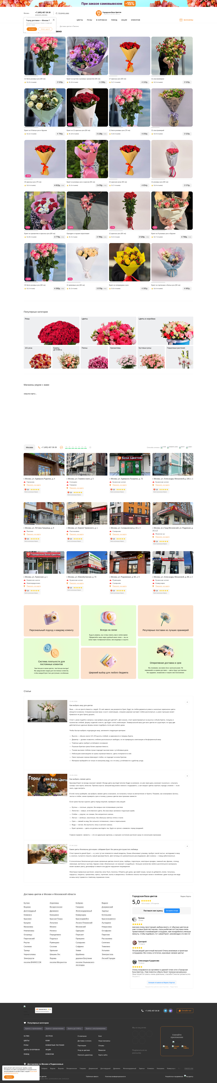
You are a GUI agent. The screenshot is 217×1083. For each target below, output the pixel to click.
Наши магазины (104, 1041)
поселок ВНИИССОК (32, 962)
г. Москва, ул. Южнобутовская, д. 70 (81, 577)
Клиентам (50, 1054)
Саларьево (80, 943)
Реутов (27, 943)
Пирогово (106, 935)
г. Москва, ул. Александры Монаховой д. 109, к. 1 (172, 479)
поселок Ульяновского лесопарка (85, 963)
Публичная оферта (92, 1076)
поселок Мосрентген (58, 962)
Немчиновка (29, 931)
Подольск (54, 939)
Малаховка (28, 927)
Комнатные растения (55, 1045)
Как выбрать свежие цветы (80, 779)
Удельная (54, 950)
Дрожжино (54, 911)
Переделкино (55, 935)
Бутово (27, 903)
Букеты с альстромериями (95, 1028)
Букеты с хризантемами (55, 1028)
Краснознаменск (109, 919)
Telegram (142, 1034)
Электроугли (29, 958)
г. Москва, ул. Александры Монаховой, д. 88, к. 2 (172, 577)
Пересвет (80, 935)
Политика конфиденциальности (115, 1076)
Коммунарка (81, 915)
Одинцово (80, 931)
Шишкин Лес (55, 954)
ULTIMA (26, 1036)
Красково (28, 919)
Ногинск (53, 931)
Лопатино (54, 923)
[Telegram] (165, 1010)
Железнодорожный (84, 911)
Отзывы (101, 1045)
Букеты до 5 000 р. (75, 1028)
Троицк (27, 950)
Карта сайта (102, 1055)
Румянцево (54, 943)
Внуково (27, 907)
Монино (53, 927)
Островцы (28, 935)
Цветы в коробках (32, 1049)
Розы (26, 1045)
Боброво (79, 903)
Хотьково (106, 950)
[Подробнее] (187, 702)
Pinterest (142, 1041)
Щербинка (80, 954)
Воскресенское (56, 907)
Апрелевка (54, 903)
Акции (48, 1049)
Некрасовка (107, 927)
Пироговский (29, 939)
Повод (26, 1054)
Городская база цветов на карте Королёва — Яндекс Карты (161, 986)
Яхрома (53, 958)
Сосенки (53, 946)
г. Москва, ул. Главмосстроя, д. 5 (80, 479)
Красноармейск (82, 919)
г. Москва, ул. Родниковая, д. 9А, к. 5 (125, 577)
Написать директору (85, 1055)
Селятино (106, 943)
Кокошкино (54, 915)
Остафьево (106, 931)
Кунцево (27, 923)
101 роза (49, 1036)
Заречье (105, 911)
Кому (48, 1040)
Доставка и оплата (84, 1041)
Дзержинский (107, 907)
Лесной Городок (108, 958)
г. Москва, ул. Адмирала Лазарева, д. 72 (126, 479)
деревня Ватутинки (84, 958)
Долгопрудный (30, 911)
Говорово (80, 907)
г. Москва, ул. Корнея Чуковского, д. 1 (82, 528)
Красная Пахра (56, 919)
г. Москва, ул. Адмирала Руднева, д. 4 (39, 479)
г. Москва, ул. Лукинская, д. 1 (35, 577)
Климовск (28, 915)
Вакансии (101, 1050)
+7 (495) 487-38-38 (43, 12)
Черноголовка (30, 954)
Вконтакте (135, 1034)
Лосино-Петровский (84, 923)
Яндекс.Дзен (135, 1041)
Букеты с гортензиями (33, 1028)
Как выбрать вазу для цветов (81, 705)
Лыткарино (106, 923)
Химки (78, 950)
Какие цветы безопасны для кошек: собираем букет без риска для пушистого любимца (104, 849)
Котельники (106, 915)
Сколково (28, 946)
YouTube (149, 1034)
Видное (105, 903)
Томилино (106, 946)
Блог (100, 1036)
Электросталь (107, 954)
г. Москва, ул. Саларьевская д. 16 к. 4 (125, 528)
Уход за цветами (84, 1050)
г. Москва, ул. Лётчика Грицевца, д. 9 (39, 528)
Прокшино (80, 939)
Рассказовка (107, 939)
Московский (81, 927)
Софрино (80, 946)
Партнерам (82, 1045)
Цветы (26, 1040)
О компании (82, 1036)
